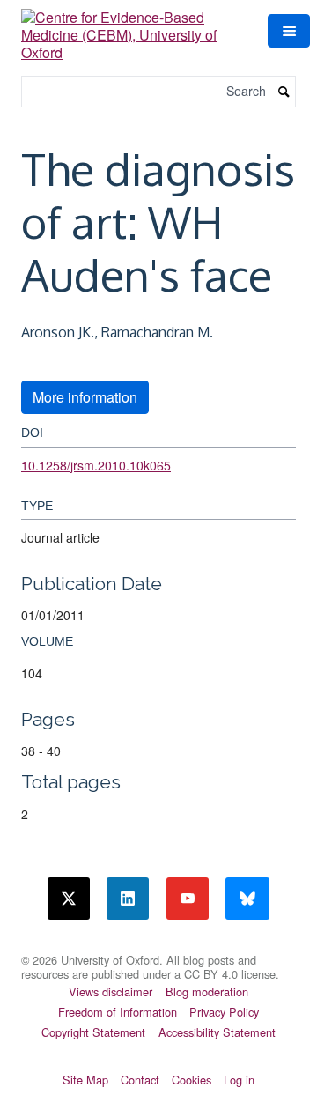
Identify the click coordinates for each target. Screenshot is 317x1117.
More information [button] (85, 397)
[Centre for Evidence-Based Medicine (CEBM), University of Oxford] (134, 28)
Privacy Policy (224, 1011)
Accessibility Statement (217, 1032)
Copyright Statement (93, 1032)
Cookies (191, 1079)
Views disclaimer (110, 991)
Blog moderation (207, 991)
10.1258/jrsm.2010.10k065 (96, 465)
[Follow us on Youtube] (187, 898)
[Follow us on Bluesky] (247, 898)
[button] (289, 31)
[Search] (284, 92)
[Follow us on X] (69, 898)
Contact (140, 1079)
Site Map (85, 1079)
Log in (239, 1079)
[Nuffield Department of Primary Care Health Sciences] (158, 948)
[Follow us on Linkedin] (128, 898)
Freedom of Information (117, 1011)
